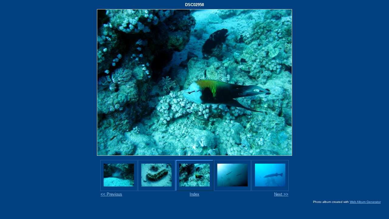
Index (194, 194)
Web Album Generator (365, 201)
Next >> (281, 194)
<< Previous (111, 194)
